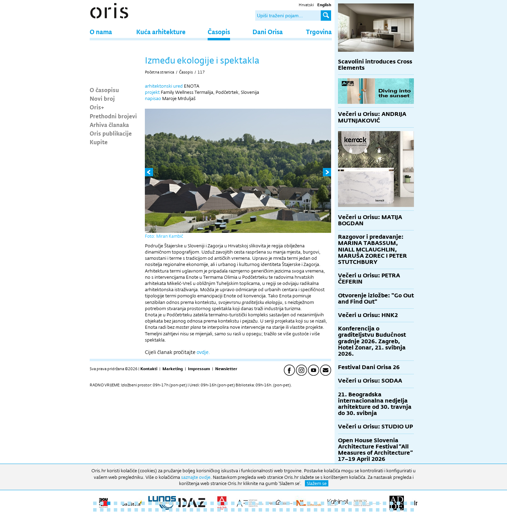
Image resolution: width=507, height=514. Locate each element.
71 (253, 510)
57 (157, 510)
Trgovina (319, 31)
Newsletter (226, 369)
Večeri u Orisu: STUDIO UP (375, 426)
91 (391, 510)
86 (357, 510)
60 (177, 510)
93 (405, 510)
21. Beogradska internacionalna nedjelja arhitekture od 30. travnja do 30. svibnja (374, 404)
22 (239, 503)
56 (150, 510)
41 (370, 503)
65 (212, 510)
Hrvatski (306, 5)
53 (129, 510)
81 (322, 510)
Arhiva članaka (109, 124)
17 (205, 503)
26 (267, 503)
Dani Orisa (267, 31)
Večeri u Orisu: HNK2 (368, 315)
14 (184, 503)
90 (384, 510)
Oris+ (97, 107)
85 (350, 510)
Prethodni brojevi (113, 116)
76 (288, 510)
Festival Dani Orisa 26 (369, 367)
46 (405, 503)
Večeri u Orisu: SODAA (370, 380)
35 (329, 503)
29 (288, 503)
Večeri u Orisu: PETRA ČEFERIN (369, 278)
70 (246, 510)
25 (260, 503)
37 (343, 503)
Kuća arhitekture (161, 31)
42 (377, 503)
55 (143, 510)
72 (260, 510)
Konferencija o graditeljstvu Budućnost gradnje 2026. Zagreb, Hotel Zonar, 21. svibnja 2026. (372, 341)
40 (364, 503)
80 (315, 510)
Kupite (99, 142)
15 (191, 503)
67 (226, 510)
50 (108, 510)
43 (384, 503)
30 (295, 503)
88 (370, 510)
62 (191, 510)
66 (219, 510)
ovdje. (203, 352)
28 (281, 503)
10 (157, 503)
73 (267, 510)
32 (308, 503)
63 (198, 510)
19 (219, 503)
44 (391, 503)
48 (95, 510)
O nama (101, 31)
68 (233, 510)
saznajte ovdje (195, 477)
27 (274, 503)
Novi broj (102, 98)
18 (212, 503)
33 (315, 503)
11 (164, 503)
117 (201, 72)
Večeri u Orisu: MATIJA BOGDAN (370, 220)
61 (184, 510)
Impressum (199, 369)
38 (350, 503)
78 (302, 510)
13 (177, 503)
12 (170, 503)
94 (412, 510)
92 (398, 510)
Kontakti (148, 369)
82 (329, 510)
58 (164, 510)
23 (246, 503)
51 (115, 510)
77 (295, 510)
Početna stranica (159, 72)
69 (239, 510)
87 (364, 510)
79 (308, 510)
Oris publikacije (111, 133)
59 (170, 510)
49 (101, 510)
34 (322, 503)
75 (281, 510)
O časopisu (104, 90)
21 (233, 503)
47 (412, 503)
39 (357, 503)
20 (226, 503)
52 (122, 510)
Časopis (219, 31)
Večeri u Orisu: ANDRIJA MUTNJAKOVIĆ (372, 117)
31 (302, 503)
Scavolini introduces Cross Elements (375, 64)
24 (253, 503)
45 (398, 503)
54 (136, 510)
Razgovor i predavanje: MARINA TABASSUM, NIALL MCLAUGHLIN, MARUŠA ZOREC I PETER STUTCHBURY (372, 249)
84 (343, 510)
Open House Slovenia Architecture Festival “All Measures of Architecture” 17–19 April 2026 (375, 450)
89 (377, 510)
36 (336, 503)
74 (274, 510)
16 (198, 503)
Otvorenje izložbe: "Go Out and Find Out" (376, 298)
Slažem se (317, 483)
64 (205, 510)
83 (336, 510)
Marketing (172, 369)
